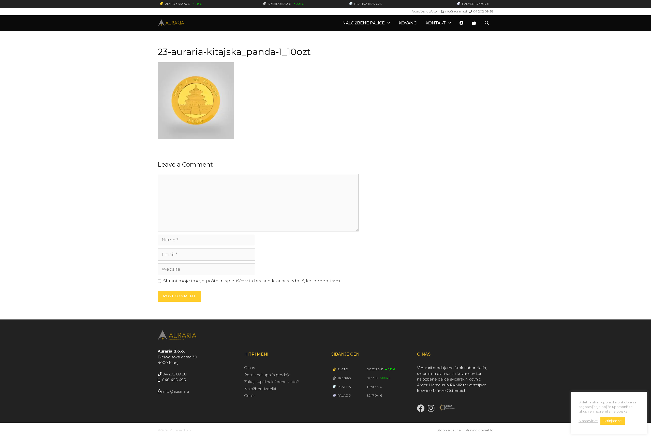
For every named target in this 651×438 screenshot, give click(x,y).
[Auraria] (186, 23)
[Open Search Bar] (486, 23)
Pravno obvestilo (479, 430)
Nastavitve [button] (588, 421)
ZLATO (342, 369)
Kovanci (408, 23)
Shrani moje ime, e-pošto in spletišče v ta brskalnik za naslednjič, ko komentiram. (252, 280)
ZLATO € (183, 4)
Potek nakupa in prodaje (267, 374)
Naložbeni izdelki (260, 388)
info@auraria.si (456, 11)
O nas (249, 367)
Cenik (249, 395)
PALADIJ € (475, 4)
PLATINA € (368, 4)
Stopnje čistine (449, 430)
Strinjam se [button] (612, 421)
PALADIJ (344, 395)
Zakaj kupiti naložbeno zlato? (271, 381)
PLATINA (344, 387)
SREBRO (344, 378)
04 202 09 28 (483, 11)
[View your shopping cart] (474, 23)
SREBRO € (285, 4)
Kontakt (436, 23)
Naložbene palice (364, 23)
